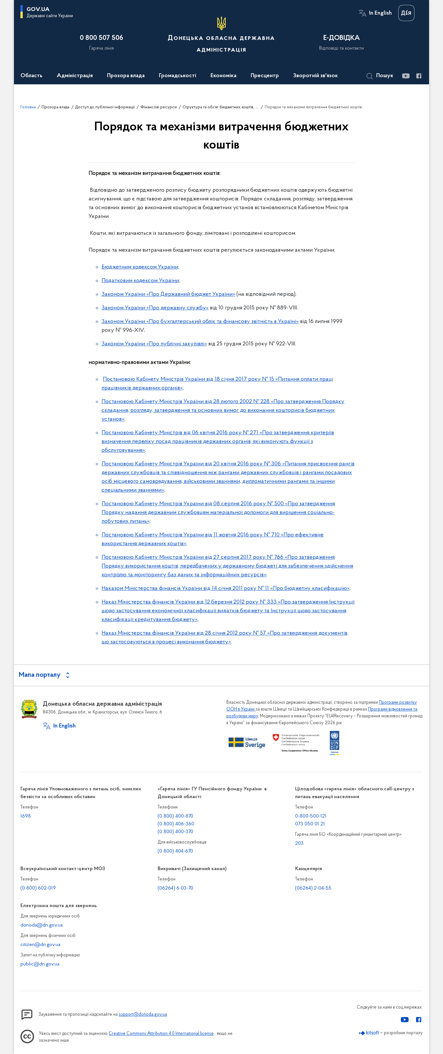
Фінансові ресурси (158, 107)
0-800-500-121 (311, 816)
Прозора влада (126, 76)
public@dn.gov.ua (39, 964)
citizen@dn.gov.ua (40, 944)
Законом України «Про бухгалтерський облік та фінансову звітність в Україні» (200, 322)
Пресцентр (265, 76)
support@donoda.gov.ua (143, 1014)
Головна (28, 107)
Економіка (223, 76)
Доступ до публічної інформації (105, 107)
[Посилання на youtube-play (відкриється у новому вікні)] (405, 76)
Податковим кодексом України (140, 281)
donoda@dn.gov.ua (41, 925)
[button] (379, 76)
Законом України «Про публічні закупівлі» (154, 344)
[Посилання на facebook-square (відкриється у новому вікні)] (418, 76)
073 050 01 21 (310, 824)
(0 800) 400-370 (175, 831)
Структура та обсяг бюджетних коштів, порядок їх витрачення (221, 107)
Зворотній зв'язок (315, 76)
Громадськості (177, 76)
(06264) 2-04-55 (313, 888)
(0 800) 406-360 (176, 824)
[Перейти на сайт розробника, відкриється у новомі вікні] (369, 1033)
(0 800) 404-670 (175, 851)
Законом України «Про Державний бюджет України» (168, 294)
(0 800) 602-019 (38, 888)
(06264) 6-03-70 (175, 888)
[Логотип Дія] (406, 13)
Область (31, 76)
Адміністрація (75, 76)
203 (299, 843)
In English (380, 13)
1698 (25, 816)
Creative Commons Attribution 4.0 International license (161, 1033)
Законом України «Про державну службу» (155, 308)
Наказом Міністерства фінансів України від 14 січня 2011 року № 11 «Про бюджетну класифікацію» (226, 589)
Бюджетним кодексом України (140, 267)
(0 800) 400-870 (175, 816)
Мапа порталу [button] (40, 675)
